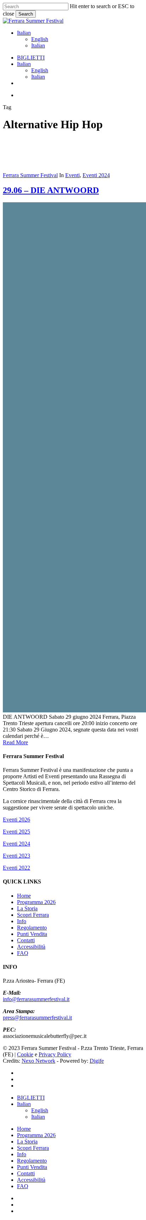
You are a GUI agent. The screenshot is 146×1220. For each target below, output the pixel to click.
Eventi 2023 (16, 856)
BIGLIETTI (31, 1098)
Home (24, 896)
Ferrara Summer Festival (30, 175)
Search (25, 14)
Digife (97, 1061)
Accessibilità (31, 947)
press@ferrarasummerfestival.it (37, 1018)
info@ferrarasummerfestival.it (36, 999)
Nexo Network (38, 1061)
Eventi (72, 175)
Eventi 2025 (16, 832)
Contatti (26, 940)
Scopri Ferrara (33, 915)
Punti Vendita (32, 934)
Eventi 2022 (16, 868)
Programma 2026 (36, 902)
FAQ (22, 953)
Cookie (25, 1054)
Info (21, 921)
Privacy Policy (55, 1054)
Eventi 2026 (16, 820)
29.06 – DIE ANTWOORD (51, 190)
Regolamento (32, 928)
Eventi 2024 (96, 175)
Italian (24, 33)
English (39, 39)
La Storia (27, 908)
